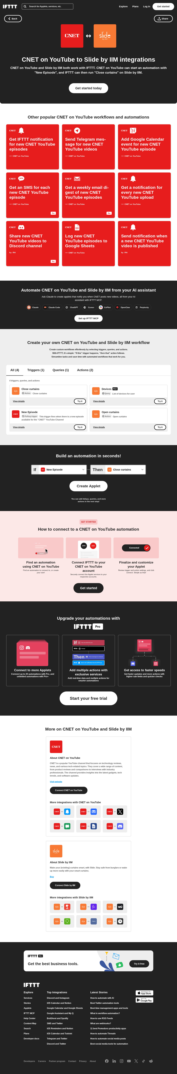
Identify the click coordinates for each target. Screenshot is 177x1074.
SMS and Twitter (55, 1023)
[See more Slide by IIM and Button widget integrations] (62, 907)
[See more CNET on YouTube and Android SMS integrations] (62, 826)
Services (28, 998)
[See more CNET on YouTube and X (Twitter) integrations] (115, 811)
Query (107, 393)
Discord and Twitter (56, 1044)
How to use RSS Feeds (101, 1018)
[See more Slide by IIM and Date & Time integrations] (115, 921)
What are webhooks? (100, 1023)
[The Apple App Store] (144, 993)
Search (27, 1028)
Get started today (88, 88)
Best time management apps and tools (109, 1008)
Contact (72, 1061)
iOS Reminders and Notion (60, 1028)
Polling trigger (31, 416)
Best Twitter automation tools (104, 1003)
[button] (88, 588)
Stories (27, 1003)
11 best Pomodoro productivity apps (108, 1028)
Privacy (83, 1061)
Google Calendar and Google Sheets (65, 1008)
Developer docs (31, 1039)
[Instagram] (121, 1061)
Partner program (57, 1061)
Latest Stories (99, 992)
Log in (146, 6)
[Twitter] (136, 1061)
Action (27, 393)
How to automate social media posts (108, 1039)
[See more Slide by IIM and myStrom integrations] (62, 921)
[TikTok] (143, 1061)
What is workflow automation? (105, 1013)
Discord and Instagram (58, 998)
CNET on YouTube (48, 59)
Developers (29, 1061)
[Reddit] (151, 1061)
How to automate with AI (102, 998)
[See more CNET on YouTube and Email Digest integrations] (88, 811)
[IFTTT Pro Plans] (115, 389)
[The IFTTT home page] (10, 6)
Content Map (30, 1023)
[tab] (14, 370)
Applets (27, 1008)
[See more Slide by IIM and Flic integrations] (88, 907)
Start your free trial (88, 698)
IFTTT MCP (29, 1013)
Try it (79, 401)
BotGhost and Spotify (57, 1018)
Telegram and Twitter (57, 1039)
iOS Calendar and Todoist (59, 1033)
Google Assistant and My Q (60, 1013)
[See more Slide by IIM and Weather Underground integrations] (115, 907)
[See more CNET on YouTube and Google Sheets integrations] (88, 826)
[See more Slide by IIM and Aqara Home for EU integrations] (88, 921)
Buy (52, 877)
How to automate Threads (103, 1033)
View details (19, 401)
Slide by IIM (101, 59)
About (93, 1061)
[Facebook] (106, 1061)
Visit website (56, 782)
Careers (42, 1061)
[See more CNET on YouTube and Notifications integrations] (62, 811)
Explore (123, 6)
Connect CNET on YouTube (68, 790)
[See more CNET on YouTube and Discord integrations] (115, 826)
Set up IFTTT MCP (88, 318)
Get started (163, 6)
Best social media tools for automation (109, 1044)
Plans (135, 6)
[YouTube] (129, 1061)
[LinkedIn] (114, 1061)
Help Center (29, 1018)
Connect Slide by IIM (65, 885)
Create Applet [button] (88, 486)
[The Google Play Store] (144, 1000)
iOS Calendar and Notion (59, 1003)
